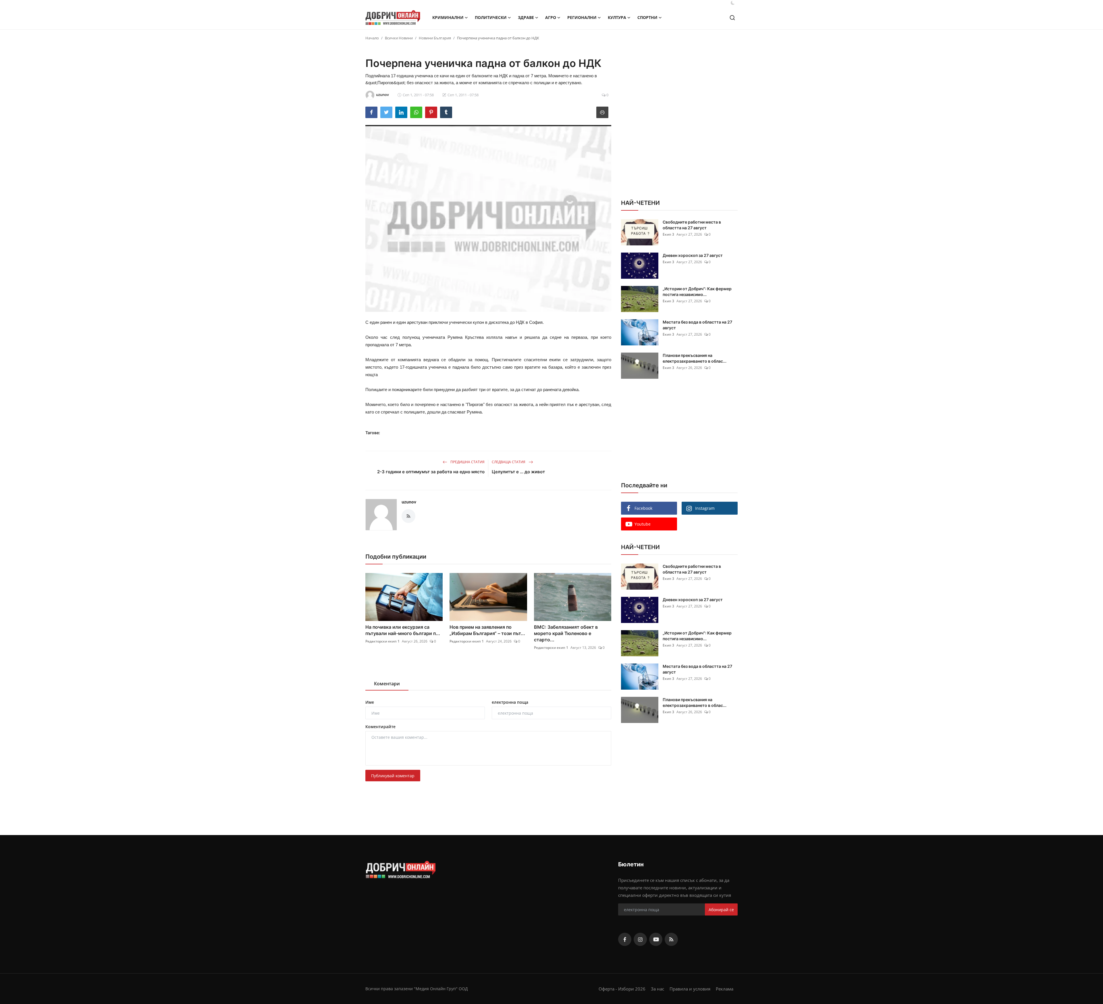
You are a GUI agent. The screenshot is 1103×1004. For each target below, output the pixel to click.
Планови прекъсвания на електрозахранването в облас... (694, 358)
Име (369, 702)
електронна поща (510, 702)
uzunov (409, 502)
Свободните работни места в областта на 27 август (692, 225)
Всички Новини (399, 38)
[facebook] (624, 939)
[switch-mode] (733, 3)
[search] (732, 17)
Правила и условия (690, 989)
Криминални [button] (448, 17)
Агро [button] (550, 17)
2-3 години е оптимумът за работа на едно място (431, 471)
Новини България (435, 38)
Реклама (724, 989)
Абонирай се (721, 909)
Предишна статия (467, 461)
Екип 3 (668, 234)
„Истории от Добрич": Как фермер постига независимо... (697, 291)
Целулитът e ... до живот (518, 471)
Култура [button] (617, 17)
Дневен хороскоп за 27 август (693, 255)
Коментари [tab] (387, 683)
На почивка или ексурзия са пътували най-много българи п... (402, 630)
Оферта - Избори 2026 (622, 989)
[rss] (671, 939)
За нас (657, 989)
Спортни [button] (647, 17)
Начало (372, 38)
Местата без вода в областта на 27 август (697, 325)
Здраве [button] (526, 17)
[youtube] (655, 939)
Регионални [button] (582, 17)
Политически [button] (491, 17)
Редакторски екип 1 (382, 641)
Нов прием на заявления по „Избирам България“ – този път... (487, 630)
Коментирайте (380, 726)
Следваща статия (509, 461)
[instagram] (640, 939)
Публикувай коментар (392, 775)
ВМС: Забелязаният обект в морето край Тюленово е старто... (566, 633)
